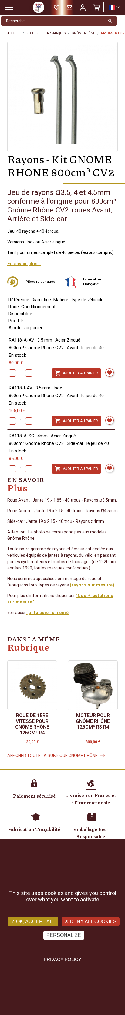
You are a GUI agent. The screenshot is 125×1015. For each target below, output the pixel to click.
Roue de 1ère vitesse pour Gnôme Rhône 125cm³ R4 (32, 724)
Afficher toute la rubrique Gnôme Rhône (52, 755)
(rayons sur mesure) (92, 585)
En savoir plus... (24, 263)
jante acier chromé (47, 612)
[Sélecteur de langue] (113, 7)
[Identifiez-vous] (82, 7)
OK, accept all (35, 921)
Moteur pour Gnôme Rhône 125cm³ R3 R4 (93, 721)
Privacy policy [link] (62, 959)
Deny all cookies (93, 921)
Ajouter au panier (76, 373)
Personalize (63, 935)
